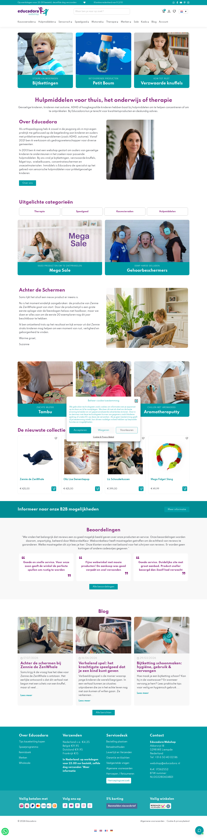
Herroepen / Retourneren (120, 774)
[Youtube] (181, 2)
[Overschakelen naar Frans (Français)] (106, 831)
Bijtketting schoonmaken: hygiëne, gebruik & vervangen (159, 667)
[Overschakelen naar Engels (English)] (101, 831)
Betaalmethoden (115, 747)
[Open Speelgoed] (88, 22)
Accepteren (80, 430)
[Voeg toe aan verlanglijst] (56, 438)
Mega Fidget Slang (162, 479)
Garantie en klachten (118, 758)
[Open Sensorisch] (71, 22)
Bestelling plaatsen (116, 741)
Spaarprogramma (28, 747)
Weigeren (103, 430)
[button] (136, 400)
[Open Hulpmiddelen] (55, 22)
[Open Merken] (130, 22)
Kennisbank (25, 752)
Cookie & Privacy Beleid (103, 437)
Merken (23, 758)
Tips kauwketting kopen (32, 741)
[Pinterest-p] (184, 2)
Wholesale (24, 763)
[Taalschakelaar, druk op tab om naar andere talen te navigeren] (183, 11)
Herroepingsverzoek (119, 780)
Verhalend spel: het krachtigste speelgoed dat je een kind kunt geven (102, 667)
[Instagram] (188, 2)
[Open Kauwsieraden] (35, 22)
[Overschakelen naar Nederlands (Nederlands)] (95, 831)
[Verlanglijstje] (174, 11)
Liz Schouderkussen (118, 479)
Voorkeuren (126, 430)
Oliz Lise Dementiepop (76, 479)
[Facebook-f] (177, 2)
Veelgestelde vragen (117, 763)
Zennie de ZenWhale (32, 479)
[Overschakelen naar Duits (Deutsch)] (111, 831)
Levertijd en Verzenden (119, 752)
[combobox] (102, 11)
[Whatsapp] (173, 2)
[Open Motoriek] (103, 22)
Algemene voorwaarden (119, 768)
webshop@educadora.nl (165, 763)
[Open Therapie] (117, 22)
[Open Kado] (148, 22)
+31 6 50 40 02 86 (166, 757)
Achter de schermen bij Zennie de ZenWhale (40, 665)
